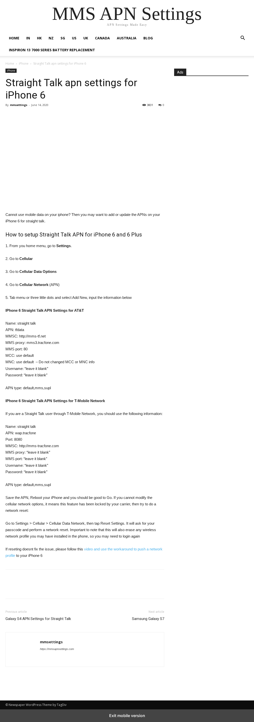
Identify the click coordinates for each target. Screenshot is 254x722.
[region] (84, 169)
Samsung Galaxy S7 (148, 619)
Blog (148, 38)
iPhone (24, 63)
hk (39, 38)
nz (51, 38)
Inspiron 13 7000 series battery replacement (52, 50)
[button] (243, 38)
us (74, 38)
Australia (126, 38)
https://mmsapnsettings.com (57, 648)
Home (14, 38)
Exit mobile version (127, 715)
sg (63, 38)
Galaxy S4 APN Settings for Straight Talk (38, 619)
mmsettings (18, 105)
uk (85, 38)
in (28, 38)
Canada (102, 38)
